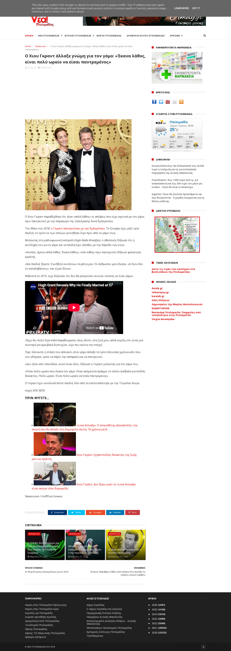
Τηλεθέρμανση (95, 635)
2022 (155, 623)
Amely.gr (157, 288)
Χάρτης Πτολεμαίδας (36, 629)
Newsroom (40, 46)
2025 (155, 609)
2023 (155, 618)
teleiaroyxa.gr (160, 292)
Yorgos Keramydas (163, 319)
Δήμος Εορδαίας (95, 604)
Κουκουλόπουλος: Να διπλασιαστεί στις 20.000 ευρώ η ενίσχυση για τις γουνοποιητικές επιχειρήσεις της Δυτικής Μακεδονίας (178, 169)
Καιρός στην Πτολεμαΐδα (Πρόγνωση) (45, 604)
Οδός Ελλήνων (161, 300)
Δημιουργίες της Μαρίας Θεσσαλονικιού (177, 304)
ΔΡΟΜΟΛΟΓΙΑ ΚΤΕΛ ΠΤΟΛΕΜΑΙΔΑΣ (146, 35)
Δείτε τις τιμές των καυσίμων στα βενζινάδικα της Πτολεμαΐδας (173, 270)
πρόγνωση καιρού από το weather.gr (177, 151)
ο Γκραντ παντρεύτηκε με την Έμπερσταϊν (78, 228)
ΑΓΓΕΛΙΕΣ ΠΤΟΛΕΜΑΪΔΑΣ (78, 35)
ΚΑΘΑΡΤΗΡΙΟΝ (160, 308)
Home (28, 46)
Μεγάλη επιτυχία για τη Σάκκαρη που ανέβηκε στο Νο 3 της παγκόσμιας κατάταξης (84, 549)
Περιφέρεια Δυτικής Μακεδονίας (104, 616)
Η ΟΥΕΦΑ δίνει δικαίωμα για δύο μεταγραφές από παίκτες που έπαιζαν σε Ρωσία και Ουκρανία (44, 548)
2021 (155, 627)
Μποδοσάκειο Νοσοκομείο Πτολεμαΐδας (109, 627)
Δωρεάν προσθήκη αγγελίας (40, 616)
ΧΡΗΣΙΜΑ (175, 35)
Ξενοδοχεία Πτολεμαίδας (39, 625)
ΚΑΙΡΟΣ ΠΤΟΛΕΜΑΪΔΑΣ (109, 35)
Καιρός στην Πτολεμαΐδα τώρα (42, 609)
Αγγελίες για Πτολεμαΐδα (39, 613)
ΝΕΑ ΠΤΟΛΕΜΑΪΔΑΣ (49, 35)
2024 (155, 614)
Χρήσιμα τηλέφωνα (35, 637)
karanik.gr (158, 296)
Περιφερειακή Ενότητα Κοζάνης (104, 613)
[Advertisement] (85, 93)
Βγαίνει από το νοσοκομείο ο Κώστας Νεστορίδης (124, 551)
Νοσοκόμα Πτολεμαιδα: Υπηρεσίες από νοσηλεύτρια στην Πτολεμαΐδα (176, 314)
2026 (155, 604)
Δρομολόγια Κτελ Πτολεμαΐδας (42, 620)
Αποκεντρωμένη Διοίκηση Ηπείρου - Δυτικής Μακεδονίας (111, 622)
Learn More (181, 8)
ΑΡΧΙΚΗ (29, 35)
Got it (196, 8)
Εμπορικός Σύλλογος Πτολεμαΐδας (106, 631)
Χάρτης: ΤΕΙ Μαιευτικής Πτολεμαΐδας (45, 633)
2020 (155, 632)
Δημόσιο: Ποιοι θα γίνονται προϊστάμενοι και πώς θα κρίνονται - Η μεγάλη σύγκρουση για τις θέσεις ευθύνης (178, 197)
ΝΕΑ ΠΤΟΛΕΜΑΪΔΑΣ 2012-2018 (41, 646)
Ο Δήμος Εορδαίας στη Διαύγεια (104, 609)
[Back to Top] (203, 646)
